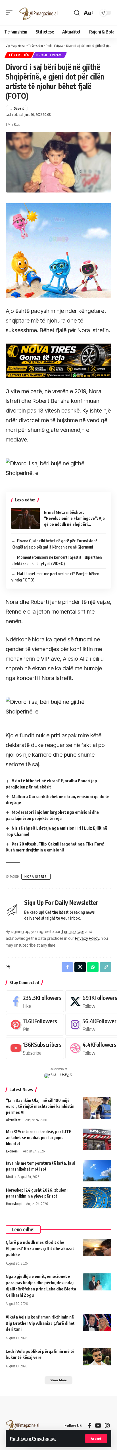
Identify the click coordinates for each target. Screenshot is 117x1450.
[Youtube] (35, 1048)
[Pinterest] (35, 1024)
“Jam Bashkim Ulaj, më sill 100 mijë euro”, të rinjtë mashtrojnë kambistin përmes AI (40, 1106)
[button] (96, 1438)
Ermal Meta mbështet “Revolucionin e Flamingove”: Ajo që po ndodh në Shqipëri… (74, 518)
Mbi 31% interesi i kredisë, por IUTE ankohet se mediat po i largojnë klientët (38, 1137)
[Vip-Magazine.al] (38, 13)
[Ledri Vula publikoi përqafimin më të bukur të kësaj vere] (97, 1356)
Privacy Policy (87, 938)
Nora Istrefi (35, 876)
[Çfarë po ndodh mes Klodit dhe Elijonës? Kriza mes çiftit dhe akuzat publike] (97, 1247)
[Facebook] (35, 1001)
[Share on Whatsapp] (93, 967)
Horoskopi (14, 1204)
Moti (9, 1177)
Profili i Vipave (49, 55)
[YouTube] (98, 1425)
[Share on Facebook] (67, 967)
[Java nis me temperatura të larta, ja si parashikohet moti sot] (97, 1170)
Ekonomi (12, 1151)
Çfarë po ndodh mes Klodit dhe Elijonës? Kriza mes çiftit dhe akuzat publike (40, 1248)
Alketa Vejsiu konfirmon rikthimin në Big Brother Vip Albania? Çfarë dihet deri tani (40, 1323)
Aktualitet (13, 1120)
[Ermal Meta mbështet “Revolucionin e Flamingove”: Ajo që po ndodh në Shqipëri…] (25, 518)
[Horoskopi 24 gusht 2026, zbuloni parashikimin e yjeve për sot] (97, 1197)
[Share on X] (80, 967)
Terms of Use (72, 931)
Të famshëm (19, 55)
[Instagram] (107, 1425)
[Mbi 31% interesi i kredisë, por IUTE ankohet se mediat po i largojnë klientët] (97, 1139)
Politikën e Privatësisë (33, 1438)
